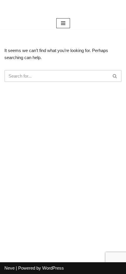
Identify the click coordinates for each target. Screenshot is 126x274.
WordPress (53, 267)
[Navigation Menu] (63, 23)
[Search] (115, 76)
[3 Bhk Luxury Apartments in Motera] (63, 8)
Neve (9, 267)
